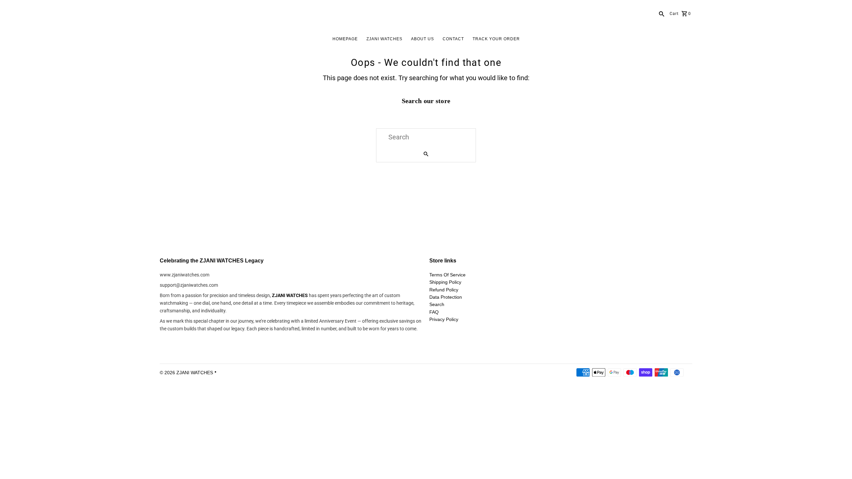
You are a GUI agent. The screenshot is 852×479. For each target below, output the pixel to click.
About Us (422, 39)
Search (436, 304)
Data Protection (445, 297)
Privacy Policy (443, 319)
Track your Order (496, 39)
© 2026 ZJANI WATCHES (187, 372)
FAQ (434, 312)
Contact (453, 39)
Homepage (345, 39)
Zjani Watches (384, 39)
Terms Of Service (447, 274)
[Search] (661, 13)
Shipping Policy (445, 282)
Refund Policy (443, 289)
